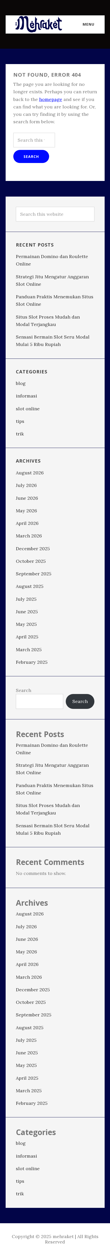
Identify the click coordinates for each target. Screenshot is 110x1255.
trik (20, 434)
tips (20, 421)
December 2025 (33, 549)
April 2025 (27, 637)
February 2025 (32, 662)
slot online (28, 409)
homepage (50, 99)
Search (23, 690)
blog (21, 383)
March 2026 (29, 536)
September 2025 (33, 574)
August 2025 (29, 586)
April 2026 (27, 523)
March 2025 (29, 649)
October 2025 (31, 561)
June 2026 (27, 498)
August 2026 (30, 473)
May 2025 (26, 624)
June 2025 (27, 612)
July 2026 (26, 485)
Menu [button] (88, 24)
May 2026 (26, 511)
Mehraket (39, 24)
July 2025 (26, 599)
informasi (26, 396)
